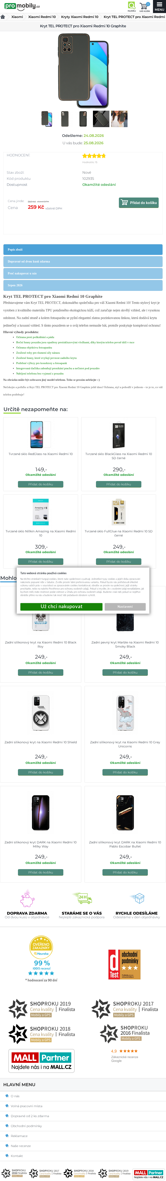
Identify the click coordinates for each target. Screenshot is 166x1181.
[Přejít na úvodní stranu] (22, 6)
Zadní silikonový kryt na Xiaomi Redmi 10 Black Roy (40, 644)
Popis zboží (15, 249)
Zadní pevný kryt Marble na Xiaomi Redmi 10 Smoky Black (125, 644)
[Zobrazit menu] (159, 6)
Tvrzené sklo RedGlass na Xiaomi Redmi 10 (41, 454)
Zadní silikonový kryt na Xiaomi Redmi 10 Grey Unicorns (125, 744)
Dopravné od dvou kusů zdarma (29, 261)
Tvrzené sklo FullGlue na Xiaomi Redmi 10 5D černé (119, 533)
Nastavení (125, 606)
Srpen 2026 (15, 285)
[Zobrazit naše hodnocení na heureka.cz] (41, 981)
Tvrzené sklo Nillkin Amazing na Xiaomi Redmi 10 (41, 533)
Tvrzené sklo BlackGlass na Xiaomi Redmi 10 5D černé (118, 456)
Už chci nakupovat (61, 607)
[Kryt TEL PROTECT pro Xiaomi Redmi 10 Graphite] (83, 70)
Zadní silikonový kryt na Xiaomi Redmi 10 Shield (41, 742)
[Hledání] (131, 6)
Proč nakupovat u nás (22, 273)
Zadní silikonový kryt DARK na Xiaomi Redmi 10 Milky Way (41, 844)
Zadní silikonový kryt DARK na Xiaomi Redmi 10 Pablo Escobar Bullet (125, 844)
